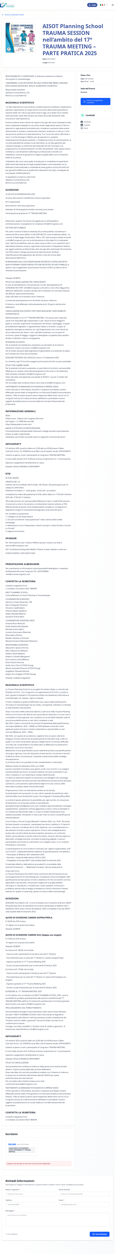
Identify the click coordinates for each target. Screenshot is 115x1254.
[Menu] (113, 5)
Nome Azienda (64, 1189)
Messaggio (10, 1211)
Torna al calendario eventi (14, 15)
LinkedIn (87, 125)
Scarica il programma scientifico (95, 101)
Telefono (9, 1200)
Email (86, 128)
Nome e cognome (13, 1189)
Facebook (87, 122)
